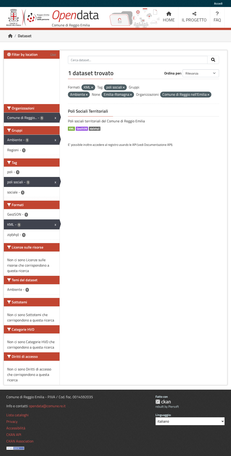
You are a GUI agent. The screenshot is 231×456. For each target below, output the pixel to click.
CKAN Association (20, 441)
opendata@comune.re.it (47, 406)
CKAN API (13, 434)
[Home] (10, 36)
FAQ (217, 19)
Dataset (25, 36)
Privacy (12, 421)
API (134, 144)
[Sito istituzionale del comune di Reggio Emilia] (27, 17)
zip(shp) (94, 129)
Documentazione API (157, 144)
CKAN (163, 401)
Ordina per (172, 73)
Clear (53, 54)
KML (71, 129)
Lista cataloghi (17, 415)
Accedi (218, 3)
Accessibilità (15, 428)
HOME (169, 19)
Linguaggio (162, 414)
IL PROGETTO (194, 19)
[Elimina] (92, 87)
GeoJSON (82, 129)
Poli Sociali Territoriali (88, 111)
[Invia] (213, 60)
